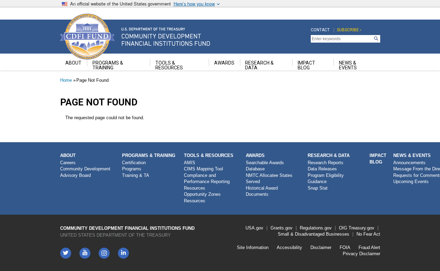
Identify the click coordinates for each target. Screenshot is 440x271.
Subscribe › (349, 30)
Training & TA (135, 175)
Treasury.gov (361, 227)
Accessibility (289, 247)
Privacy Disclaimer (361, 253)
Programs (131, 168)
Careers (68, 162)
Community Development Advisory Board (85, 172)
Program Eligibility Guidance (326, 178)
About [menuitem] (73, 63)
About (68, 155)
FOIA (345, 247)
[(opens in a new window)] (104, 253)
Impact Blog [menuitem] (306, 65)
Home (66, 80)
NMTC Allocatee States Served (269, 178)
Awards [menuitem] (224, 63)
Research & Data (329, 155)
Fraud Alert (369, 247)
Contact (320, 30)
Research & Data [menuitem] (259, 65)
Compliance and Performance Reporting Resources (207, 182)
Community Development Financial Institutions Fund (127, 228)
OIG (343, 227)
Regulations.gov (316, 227)
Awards (255, 155)
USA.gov (254, 227)
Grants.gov (282, 227)
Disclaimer (320, 247)
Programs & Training (148, 155)
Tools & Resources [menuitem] (169, 65)
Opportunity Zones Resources (202, 197)
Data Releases (322, 168)
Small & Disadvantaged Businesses (313, 234)
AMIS (189, 162)
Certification (134, 162)
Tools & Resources (208, 155)
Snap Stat (318, 188)
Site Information (252, 247)
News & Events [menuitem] (348, 65)
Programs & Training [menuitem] (107, 65)
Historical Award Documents (262, 191)
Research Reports (325, 162)
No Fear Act (368, 234)
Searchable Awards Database (265, 166)
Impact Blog (378, 159)
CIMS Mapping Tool (203, 168)
